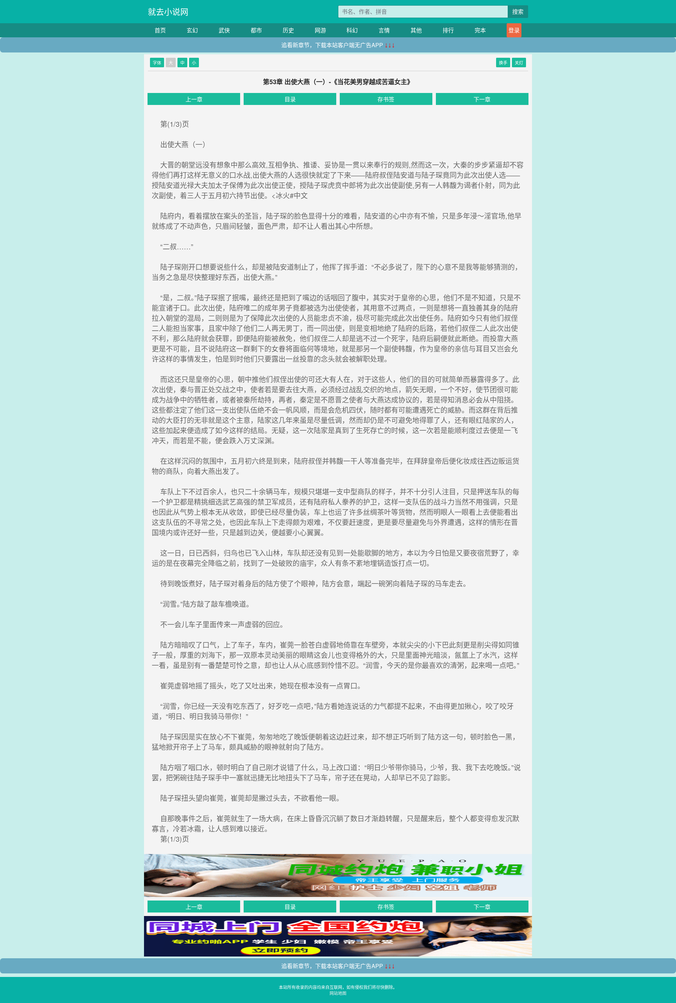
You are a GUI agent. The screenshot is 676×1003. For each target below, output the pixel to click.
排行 (448, 30)
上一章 (194, 99)
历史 (288, 30)
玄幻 (192, 30)
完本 (480, 30)
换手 (503, 63)
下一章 (482, 99)
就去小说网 (168, 11)
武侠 (224, 30)
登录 (514, 30)
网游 (320, 30)
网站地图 (338, 993)
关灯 (519, 63)
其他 (416, 30)
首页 (160, 30)
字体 (157, 63)
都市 (256, 30)
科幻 (352, 30)
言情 (384, 30)
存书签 (385, 99)
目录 (290, 99)
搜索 (518, 11)
